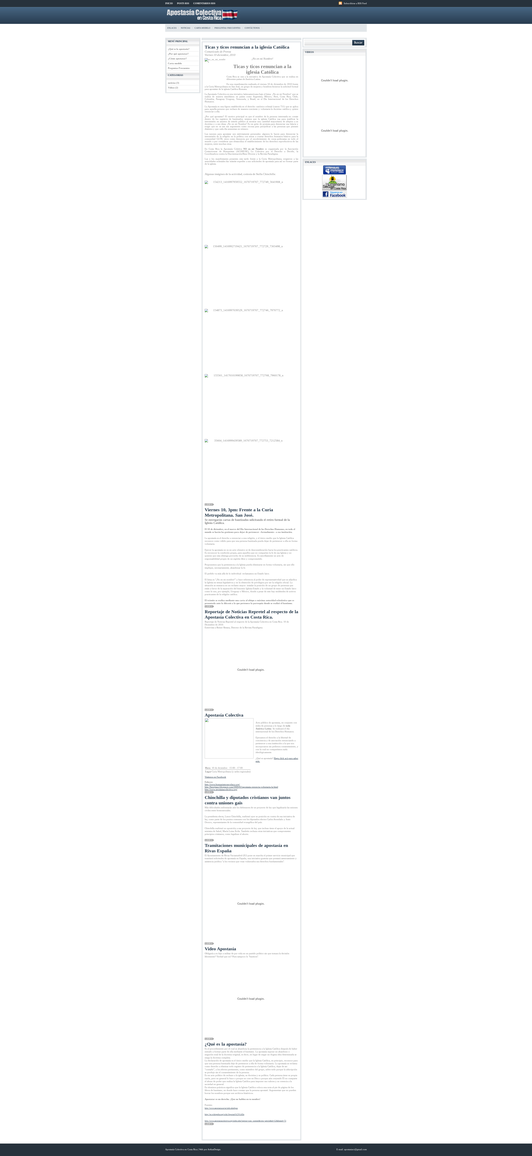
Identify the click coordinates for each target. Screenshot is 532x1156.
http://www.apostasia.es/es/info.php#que (221, 1108)
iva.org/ (221, 789)
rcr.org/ (222, 784)
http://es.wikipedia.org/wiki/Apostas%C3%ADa (224, 1114)
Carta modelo (202, 28)
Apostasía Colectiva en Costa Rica (181, 1149)
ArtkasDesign (214, 1149)
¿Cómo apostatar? (177, 58)
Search (358, 42)
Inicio (169, 3)
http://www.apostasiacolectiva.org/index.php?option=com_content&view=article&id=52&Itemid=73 (245, 1121)
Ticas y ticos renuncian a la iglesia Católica (247, 47)
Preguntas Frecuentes (179, 68)
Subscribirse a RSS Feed (355, 3)
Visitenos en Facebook (215, 777)
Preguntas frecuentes (227, 28)
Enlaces (172, 28)
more (209, 504)
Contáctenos (252, 28)
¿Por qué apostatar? (178, 54)
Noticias (185, 28)
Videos (171, 87)
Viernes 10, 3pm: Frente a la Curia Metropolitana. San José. (239, 512)
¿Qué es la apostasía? (179, 49)
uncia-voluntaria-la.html (241, 787)
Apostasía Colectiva (224, 715)
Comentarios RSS (204, 3)
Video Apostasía (220, 948)
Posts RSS (183, 3)
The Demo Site (203, 15)
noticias (172, 83)
